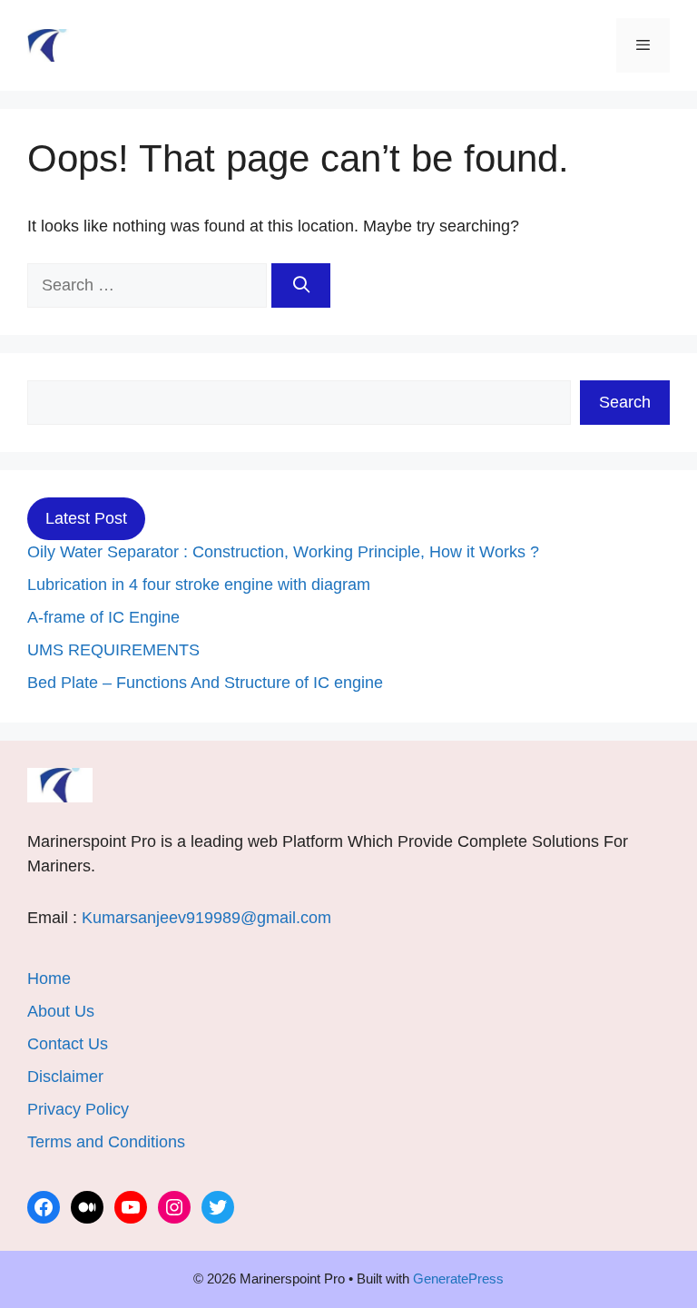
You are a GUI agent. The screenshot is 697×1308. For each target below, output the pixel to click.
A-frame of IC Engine (103, 617)
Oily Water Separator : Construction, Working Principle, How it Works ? (283, 552)
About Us (60, 1011)
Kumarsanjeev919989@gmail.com (206, 918)
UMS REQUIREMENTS (113, 650)
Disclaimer (65, 1076)
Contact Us (67, 1044)
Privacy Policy (78, 1109)
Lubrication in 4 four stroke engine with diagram (198, 584)
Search (625, 402)
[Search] (300, 285)
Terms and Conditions (106, 1142)
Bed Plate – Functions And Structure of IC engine (205, 683)
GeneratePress (458, 1278)
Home (49, 978)
